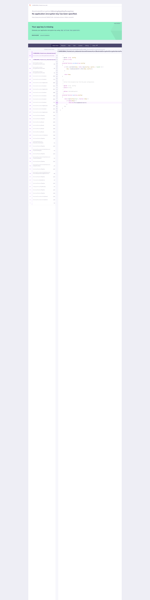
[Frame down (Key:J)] (30, 49)
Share (94, 45)
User (74, 45)
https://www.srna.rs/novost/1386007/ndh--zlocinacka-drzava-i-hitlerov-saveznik (53, 17)
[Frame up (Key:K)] (29, 49)
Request (63, 45)
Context (80, 45)
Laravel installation (45, 35)
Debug (87, 45)
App (69, 45)
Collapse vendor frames (49, 49)
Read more (35, 35)
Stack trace (55, 45)
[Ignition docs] (30, 5)
